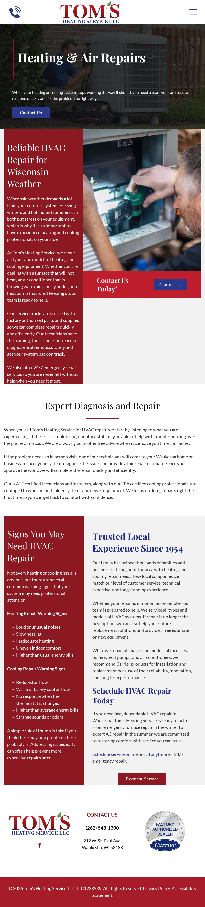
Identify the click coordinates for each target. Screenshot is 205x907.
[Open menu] (193, 12)
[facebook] (40, 846)
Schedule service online (115, 754)
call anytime (155, 754)
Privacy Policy (156, 888)
